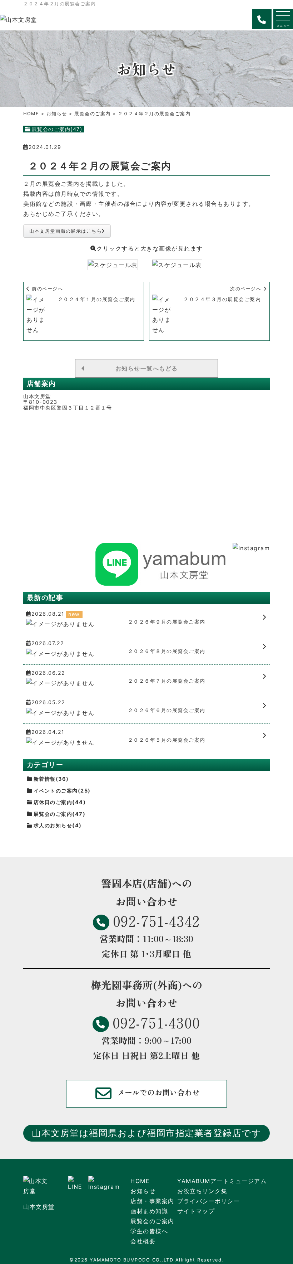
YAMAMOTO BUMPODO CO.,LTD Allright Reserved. (157, 1260)
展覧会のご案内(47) (57, 129)
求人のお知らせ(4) (58, 825)
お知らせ (56, 113)
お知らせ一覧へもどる (146, 368)
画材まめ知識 (149, 1211)
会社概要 (142, 1241)
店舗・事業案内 (152, 1201)
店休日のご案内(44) (60, 802)
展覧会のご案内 (92, 113)
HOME (31, 113)
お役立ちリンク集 (202, 1191)
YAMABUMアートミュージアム (222, 1181)
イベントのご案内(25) (62, 791)
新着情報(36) (51, 779)
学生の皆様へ (149, 1231)
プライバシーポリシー (208, 1201)
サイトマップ (196, 1211)
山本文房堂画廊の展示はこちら (65, 231)
